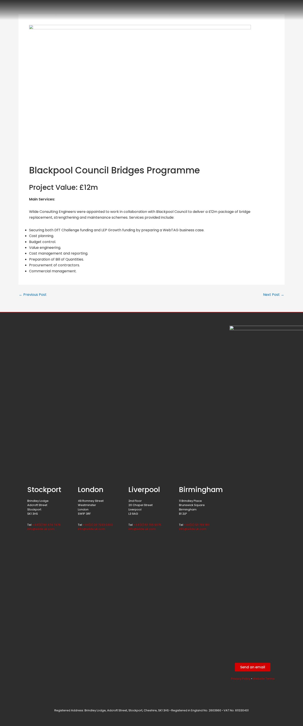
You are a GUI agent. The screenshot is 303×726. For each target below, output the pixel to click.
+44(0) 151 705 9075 (147, 525)
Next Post (273, 294)
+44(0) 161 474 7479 (46, 525)
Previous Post (33, 294)
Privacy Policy (240, 679)
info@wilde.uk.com (41, 529)
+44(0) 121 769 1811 (196, 525)
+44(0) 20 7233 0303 (98, 525)
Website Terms (264, 679)
